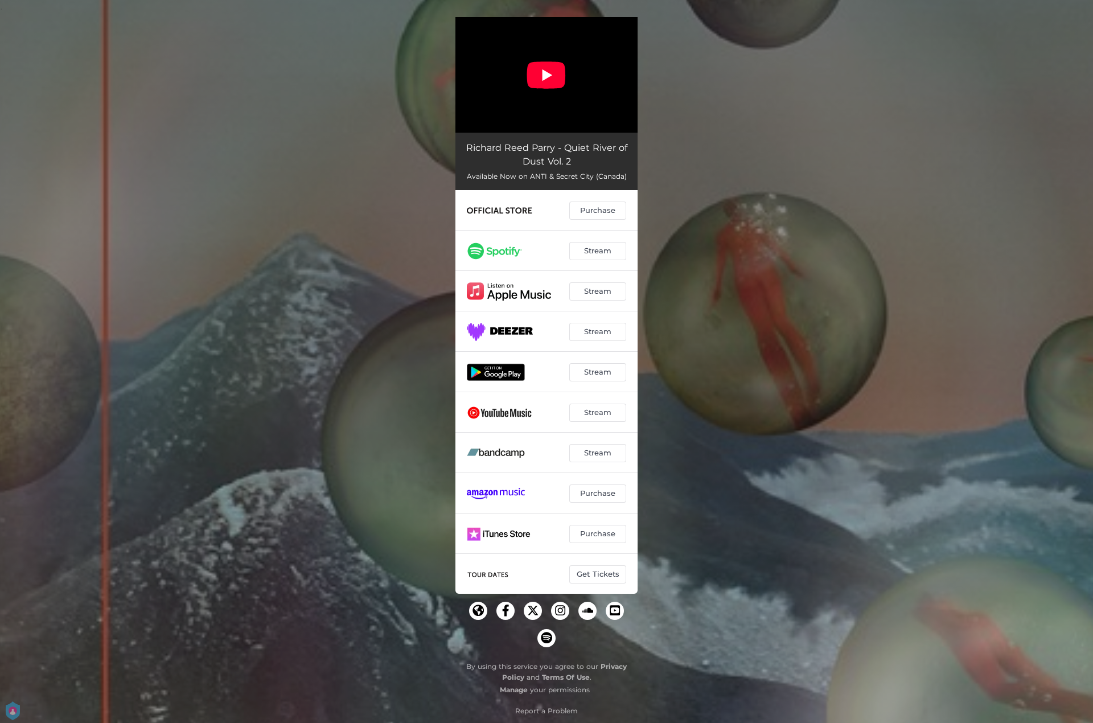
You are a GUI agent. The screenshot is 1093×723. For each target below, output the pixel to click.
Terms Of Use (566, 677)
